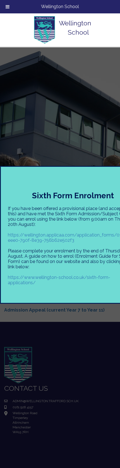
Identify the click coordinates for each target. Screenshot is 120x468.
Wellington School (60, 6)
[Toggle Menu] (7, 6)
